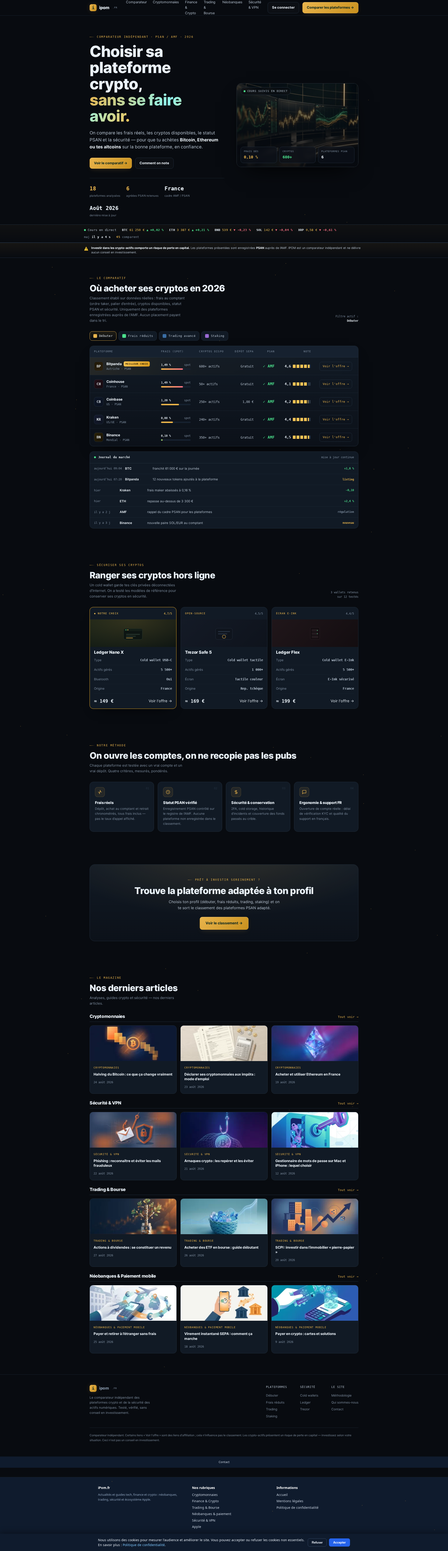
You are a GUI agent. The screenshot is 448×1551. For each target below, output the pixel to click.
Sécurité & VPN (203, 1520)
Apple (196, 1526)
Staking (271, 1416)
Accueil (282, 1494)
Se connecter (283, 7)
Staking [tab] (217, 336)
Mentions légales (289, 1501)
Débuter (272, 1395)
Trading (271, 1409)
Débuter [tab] (106, 336)
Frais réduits (275, 1402)
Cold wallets (309, 1395)
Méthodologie (341, 1395)
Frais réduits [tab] (140, 336)
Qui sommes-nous (344, 1402)
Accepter (339, 1542)
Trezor (305, 1409)
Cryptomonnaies (205, 1494)
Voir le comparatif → (110, 163)
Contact (337, 1409)
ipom (105, 7)
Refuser (317, 1542)
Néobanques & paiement (211, 1514)
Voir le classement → (224, 923)
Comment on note (154, 163)
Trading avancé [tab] (182, 336)
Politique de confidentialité (297, 1507)
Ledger (305, 1402)
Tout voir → (348, 1017)
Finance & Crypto (205, 1501)
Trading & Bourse (205, 1507)
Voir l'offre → (336, 366)
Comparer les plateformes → (330, 7)
